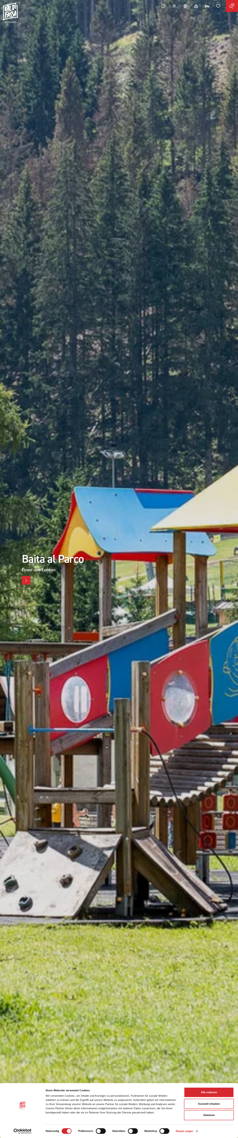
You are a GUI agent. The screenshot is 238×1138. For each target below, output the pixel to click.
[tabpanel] (119, 569)
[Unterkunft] (207, 6)
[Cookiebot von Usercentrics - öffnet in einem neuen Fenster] (22, 1131)
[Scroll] (26, 580)
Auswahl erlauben (209, 1103)
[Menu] (232, 6)
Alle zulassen (209, 1092)
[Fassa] (10, 13)
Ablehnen (209, 1115)
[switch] (101, 1131)
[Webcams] (185, 6)
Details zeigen (184, 1131)
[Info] (163, 6)
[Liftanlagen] (196, 6)
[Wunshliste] (218, 6)
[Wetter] (174, 6)
